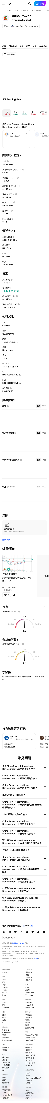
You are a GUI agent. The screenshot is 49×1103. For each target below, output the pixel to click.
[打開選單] (3, 3)
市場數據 (28, 977)
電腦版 (4, 1050)
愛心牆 (4, 1060)
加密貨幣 (5, 987)
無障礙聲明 (29, 1058)
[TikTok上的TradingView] (38, 931)
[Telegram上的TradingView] (32, 931)
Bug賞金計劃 (30, 1063)
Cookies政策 (30, 1055)
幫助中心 (28, 1023)
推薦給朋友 (6, 1062)
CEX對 (4, 990)
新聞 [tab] (28, 46)
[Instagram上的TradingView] (21, 931)
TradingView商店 (31, 1035)
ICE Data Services (18, 943)
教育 (4, 1080)
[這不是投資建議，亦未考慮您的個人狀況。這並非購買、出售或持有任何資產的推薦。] (19, 611)
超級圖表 (5, 972)
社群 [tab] (35, 46)
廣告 (27, 1090)
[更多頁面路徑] (10, 10)
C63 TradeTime (31, 1040)
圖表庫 (27, 1075)
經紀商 (27, 990)
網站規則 (5, 1068)
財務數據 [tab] (13, 46)
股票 (4, 980)
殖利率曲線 (6, 1032)
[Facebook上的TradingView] (9, 931)
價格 (27, 975)
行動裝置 (5, 1047)
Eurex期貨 (29, 1005)
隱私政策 (28, 1053)
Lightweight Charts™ (33, 1078)
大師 (4, 1092)
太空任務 (28, 1017)
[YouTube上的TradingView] (15, 931)
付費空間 (5, 1098)
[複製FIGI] (20, 383)
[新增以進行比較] (27, 135)
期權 (4, 1035)
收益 (4, 1017)
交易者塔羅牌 (30, 1038)
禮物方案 (28, 980)
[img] (35, 26)
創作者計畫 (6, 1065)
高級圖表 (28, 1081)
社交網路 (5, 1057)
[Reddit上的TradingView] (44, 931)
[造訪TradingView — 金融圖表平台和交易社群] (12, 99)
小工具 (27, 1073)
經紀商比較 (29, 992)
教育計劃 (28, 1098)
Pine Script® (7, 1040)
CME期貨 (28, 1002)
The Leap (29, 995)
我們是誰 (28, 1015)
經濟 (4, 1015)
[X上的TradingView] (4, 931)
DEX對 (4, 992)
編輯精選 (5, 1083)
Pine (4, 995)
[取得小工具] (44, 606)
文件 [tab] (21, 46)
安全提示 (28, 1060)
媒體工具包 (29, 1028)
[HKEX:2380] (4, 569)
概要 (27, 987)
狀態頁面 (28, 1065)
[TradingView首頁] (9, 3)
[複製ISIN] (20, 375)
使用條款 (28, 1047)
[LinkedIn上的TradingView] (27, 931)
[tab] (38, 406)
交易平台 (28, 1083)
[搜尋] (29, 3)
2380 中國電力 (9, 574)
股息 (4, 1020)
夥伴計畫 (28, 1096)
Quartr (36, 958)
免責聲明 (28, 1050)
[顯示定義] (8, 161)
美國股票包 (29, 1007)
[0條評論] (14, 594)
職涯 (27, 1025)
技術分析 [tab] (43, 46)
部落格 (27, 1020)
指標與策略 (6, 1090)
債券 (4, 985)
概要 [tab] (4, 46)
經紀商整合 (29, 1093)
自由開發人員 (7, 1095)
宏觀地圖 (5, 1038)
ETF (3, 982)
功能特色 (28, 972)
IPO (3, 1023)
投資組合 (5, 1030)
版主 (4, 1070)
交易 (4, 1077)
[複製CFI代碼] (12, 391)
